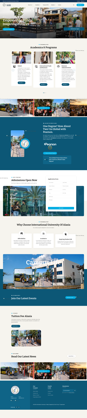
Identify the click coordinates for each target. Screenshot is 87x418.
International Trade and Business (45, 66)
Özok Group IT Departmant (59, 404)
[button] (13, 70)
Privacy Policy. (71, 392)
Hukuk (20, 66)
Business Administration (66, 66)
